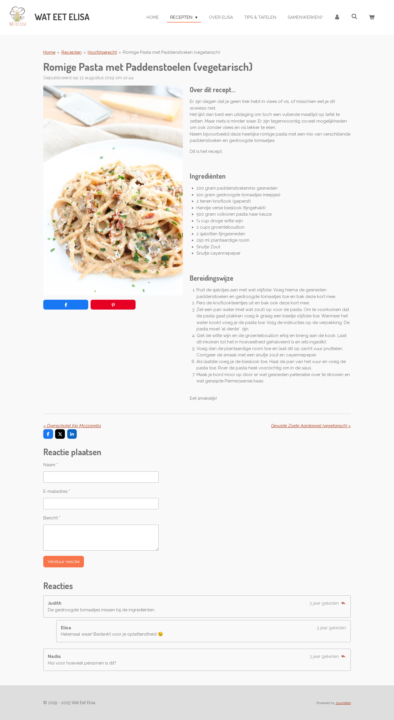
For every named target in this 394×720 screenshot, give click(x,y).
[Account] (337, 17)
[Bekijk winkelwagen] (371, 17)
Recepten (71, 52)
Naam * (50, 464)
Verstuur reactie (64, 561)
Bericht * (51, 518)
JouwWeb (343, 703)
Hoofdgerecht (102, 52)
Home (49, 52)
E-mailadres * (56, 491)
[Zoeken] (354, 17)
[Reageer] (343, 603)
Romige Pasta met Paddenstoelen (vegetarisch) (171, 52)
